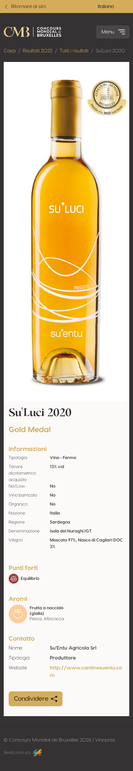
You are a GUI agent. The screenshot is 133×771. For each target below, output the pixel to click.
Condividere (31, 699)
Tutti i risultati (74, 50)
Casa (9, 50)
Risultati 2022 (37, 50)
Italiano (106, 6)
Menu (107, 31)
